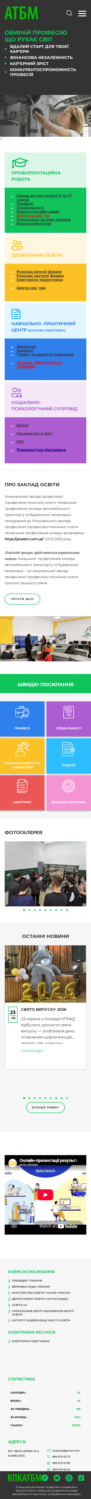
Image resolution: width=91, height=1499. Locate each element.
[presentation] (0, 139)
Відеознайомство (34, 224)
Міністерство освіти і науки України (41, 1292)
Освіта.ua (19, 1305)
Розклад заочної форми (40, 276)
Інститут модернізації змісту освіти (41, 1320)
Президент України (27, 1280)
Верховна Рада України (31, 1286)
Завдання (26, 347)
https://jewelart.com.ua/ (24, 539)
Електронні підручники (40, 280)
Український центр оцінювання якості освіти (43, 1312)
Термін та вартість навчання (45, 355)
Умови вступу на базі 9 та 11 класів (44, 198)
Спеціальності (30, 208)
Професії (25, 204)
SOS (20, 442)
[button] (24, 910)
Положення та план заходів (44, 220)
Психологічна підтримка (41, 450)
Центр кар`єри (31, 288)
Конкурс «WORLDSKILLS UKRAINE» (39, 365)
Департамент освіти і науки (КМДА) (40, 1299)
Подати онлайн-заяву (38, 212)
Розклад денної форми (39, 272)
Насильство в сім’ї (34, 434)
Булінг (23, 425)
